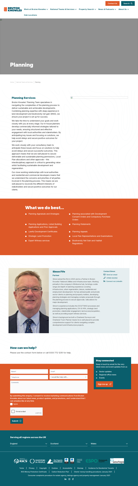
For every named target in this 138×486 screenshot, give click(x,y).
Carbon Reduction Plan (60, 472)
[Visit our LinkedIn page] (65, 479)
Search (127, 3)
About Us (122, 9)
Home (12, 82)
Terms (21, 468)
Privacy (31, 468)
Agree (15, 404)
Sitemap (80, 468)
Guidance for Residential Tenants (101, 468)
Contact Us (112, 3)
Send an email (112, 275)
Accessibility (67, 468)
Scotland (54, 443)
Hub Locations (30, 15)
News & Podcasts (106, 9)
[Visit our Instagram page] (69, 479)
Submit (15, 421)
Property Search (86, 9)
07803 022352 (112, 278)
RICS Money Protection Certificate (34, 472)
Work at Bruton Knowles (35, 9)
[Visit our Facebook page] (73, 479)
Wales (93, 443)
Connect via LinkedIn (114, 281)
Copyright (43, 468)
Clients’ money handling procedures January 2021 (93, 472)
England (13, 443)
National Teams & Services (62, 9)
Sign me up (103, 384)
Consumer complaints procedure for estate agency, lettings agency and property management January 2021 (69, 475)
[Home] (12, 9)
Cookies (55, 468)
